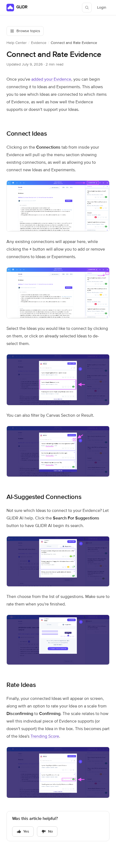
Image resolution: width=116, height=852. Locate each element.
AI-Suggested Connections (43, 497)
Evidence (38, 43)
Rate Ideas (21, 685)
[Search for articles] (87, 7)
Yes (26, 831)
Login (103, 9)
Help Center (16, 43)
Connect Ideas (26, 134)
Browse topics (28, 31)
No (50, 831)
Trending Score (44, 736)
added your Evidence (51, 79)
